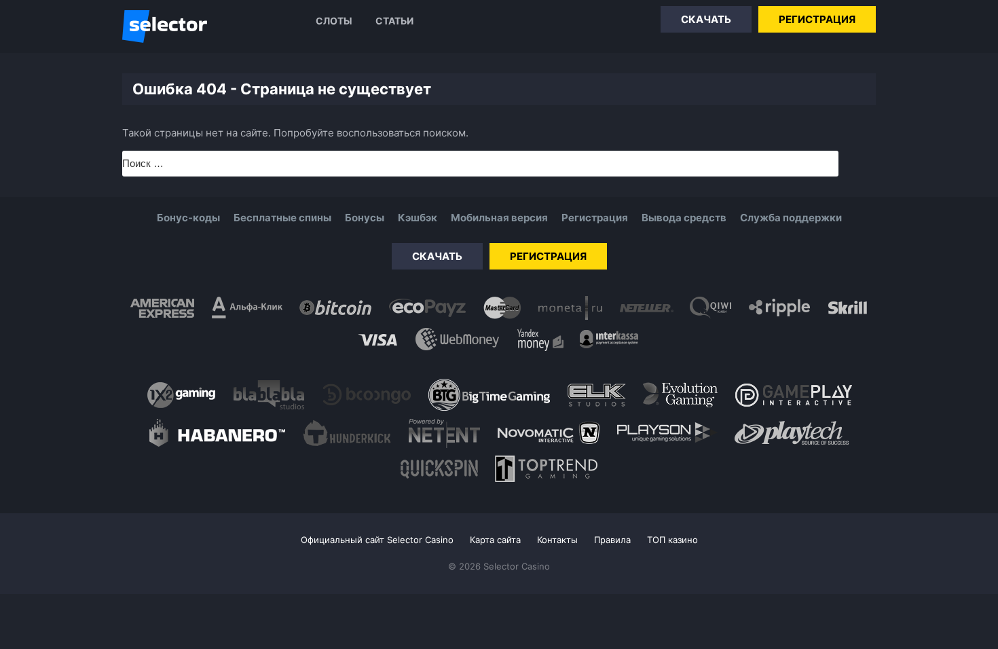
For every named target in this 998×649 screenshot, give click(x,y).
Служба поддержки (791, 217)
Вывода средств (684, 217)
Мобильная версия (499, 217)
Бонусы (364, 217)
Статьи (394, 20)
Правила (612, 539)
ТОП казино (672, 539)
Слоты (334, 20)
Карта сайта (495, 539)
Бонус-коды (188, 217)
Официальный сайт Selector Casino (377, 539)
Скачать (706, 19)
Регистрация (817, 19)
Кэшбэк (417, 217)
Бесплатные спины (282, 217)
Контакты (557, 539)
